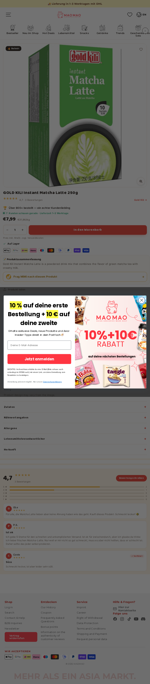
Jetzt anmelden (39, 359)
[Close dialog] (141, 300)
